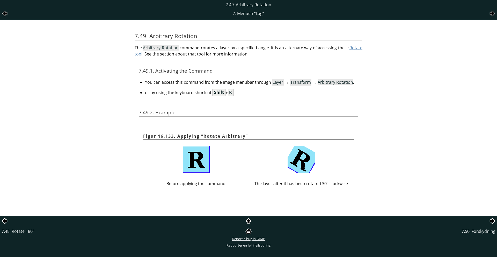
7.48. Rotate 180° (18, 231)
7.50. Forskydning (478, 231)
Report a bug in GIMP (248, 238)
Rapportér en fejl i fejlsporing (248, 245)
